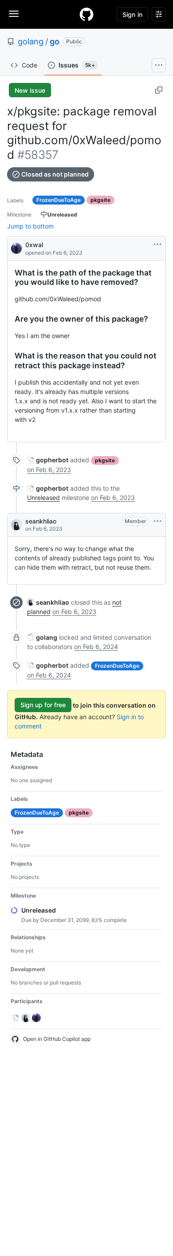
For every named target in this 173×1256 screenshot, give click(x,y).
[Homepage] (86, 14)
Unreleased (43, 497)
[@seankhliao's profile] (16, 525)
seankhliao (40, 521)
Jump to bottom (30, 226)
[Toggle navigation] (13, 13)
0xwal (34, 244)
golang (30, 41)
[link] (47, 460)
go (54, 41)
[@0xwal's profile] (16, 248)
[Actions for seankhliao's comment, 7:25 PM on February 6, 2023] (157, 521)
